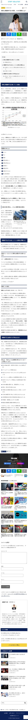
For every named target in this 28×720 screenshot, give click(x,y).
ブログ (9, 451)
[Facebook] (7, 463)
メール (2, 572)
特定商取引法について (14, 715)
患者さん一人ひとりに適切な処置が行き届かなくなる (14, 68)
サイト (2, 579)
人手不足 (3, 7)
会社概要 (6, 713)
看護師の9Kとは (7, 62)
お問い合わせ (11, 713)
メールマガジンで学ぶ (14, 645)
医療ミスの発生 (7, 71)
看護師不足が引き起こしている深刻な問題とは (13, 65)
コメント (4, 551)
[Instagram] (20, 463)
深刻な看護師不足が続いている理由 (10, 59)
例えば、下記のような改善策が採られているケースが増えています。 (14, 77)
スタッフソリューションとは (6, 4)
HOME (3, 709)
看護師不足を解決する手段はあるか (11, 73)
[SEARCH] (26, 1)
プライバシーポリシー (20, 713)
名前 (2, 566)
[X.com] (14, 463)
